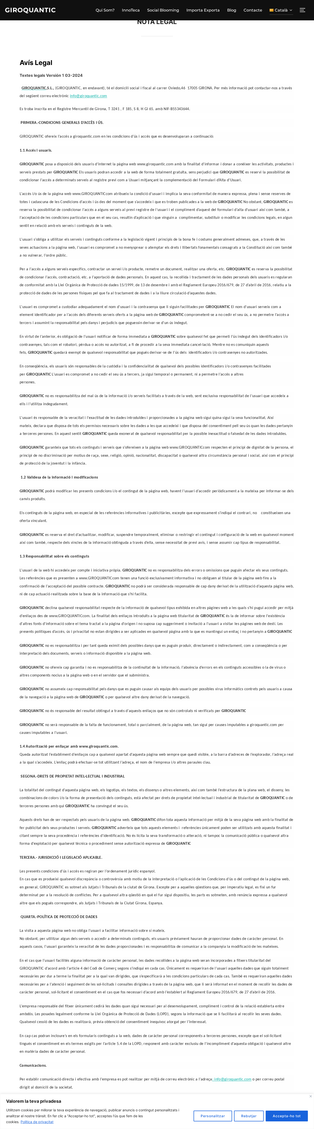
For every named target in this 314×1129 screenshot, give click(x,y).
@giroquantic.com (232, 1079)
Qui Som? (105, 10)
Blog (231, 10)
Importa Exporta (203, 10)
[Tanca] (311, 1096)
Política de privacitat (37, 1122)
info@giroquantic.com (88, 96)
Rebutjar (249, 1116)
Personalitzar (213, 1116)
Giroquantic (30, 10)
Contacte (253, 10)
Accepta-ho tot (287, 1116)
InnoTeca (131, 10)
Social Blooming (163, 10)
